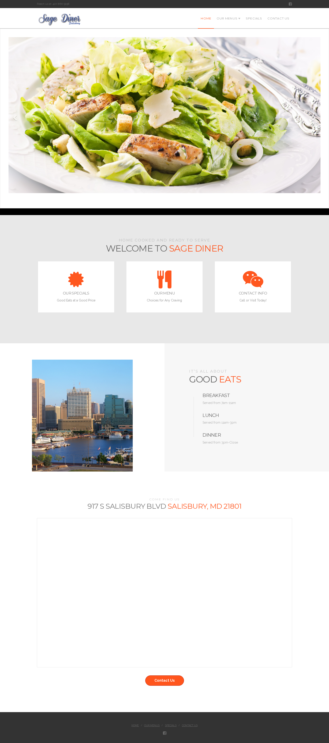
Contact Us (164, 680)
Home (135, 725)
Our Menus (152, 725)
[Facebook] (290, 4)
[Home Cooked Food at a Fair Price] (59, 20)
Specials (171, 725)
